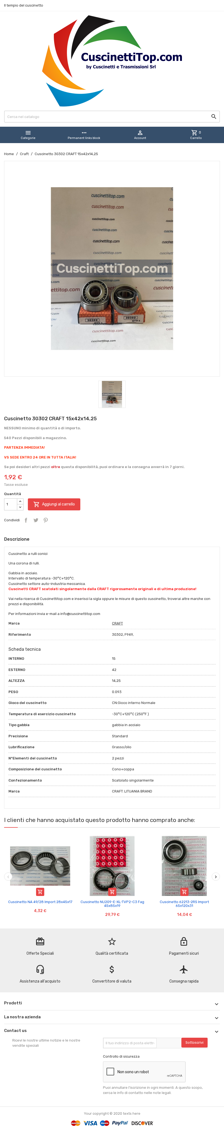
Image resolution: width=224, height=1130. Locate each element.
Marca (14, 623)
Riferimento (19, 634)
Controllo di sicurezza (121, 1056)
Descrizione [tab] (17, 539)
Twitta (36, 520)
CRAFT (117, 623)
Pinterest (45, 520)
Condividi (26, 520)
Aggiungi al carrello (54, 504)
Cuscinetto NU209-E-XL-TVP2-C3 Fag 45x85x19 (112, 904)
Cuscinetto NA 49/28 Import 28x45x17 (40, 902)
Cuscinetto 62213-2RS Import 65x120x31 (184, 904)
